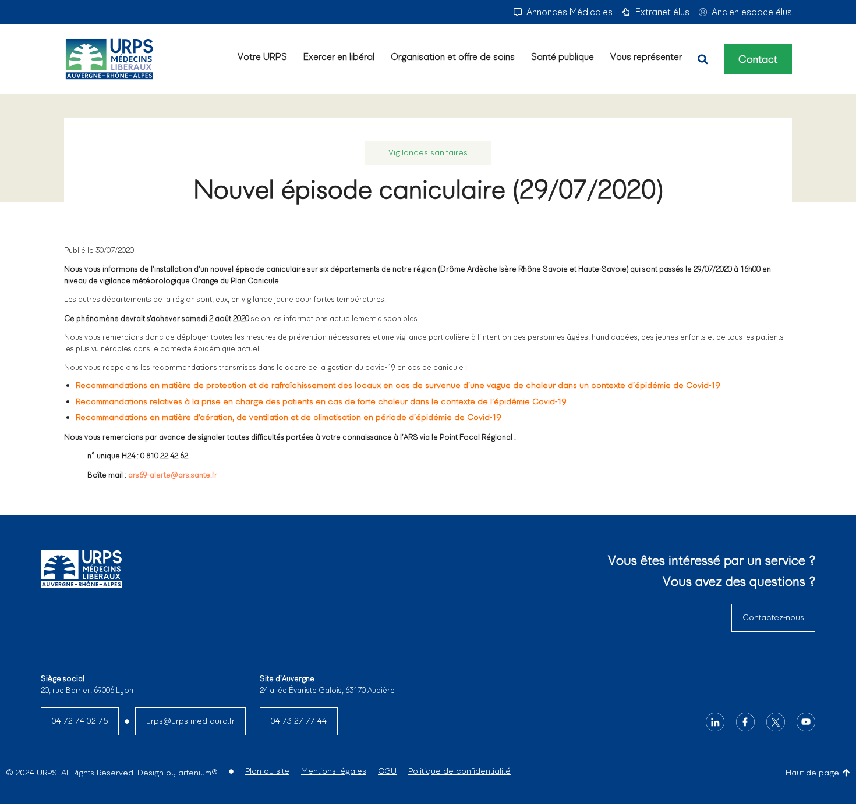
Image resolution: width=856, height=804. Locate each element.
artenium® (197, 772)
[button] (703, 59)
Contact (757, 59)
